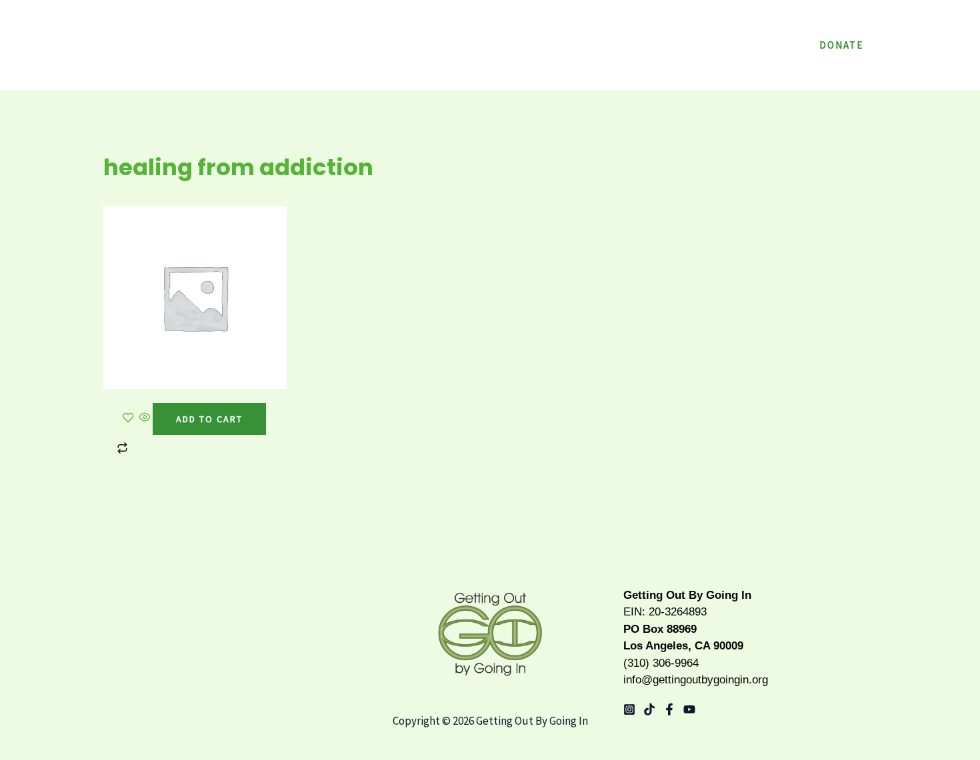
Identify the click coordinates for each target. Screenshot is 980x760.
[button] (700, 45)
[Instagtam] (629, 709)
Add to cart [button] (209, 419)
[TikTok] (649, 709)
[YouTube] (689, 709)
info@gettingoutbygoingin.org (695, 679)
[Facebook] (669, 709)
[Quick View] (145, 418)
